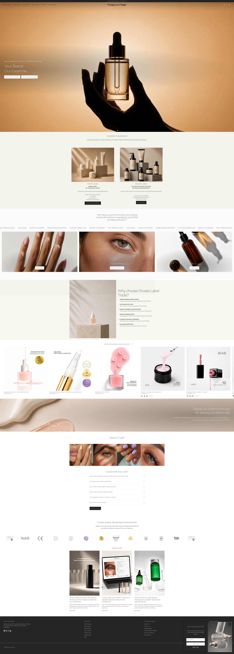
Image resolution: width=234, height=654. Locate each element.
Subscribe (196, 644)
